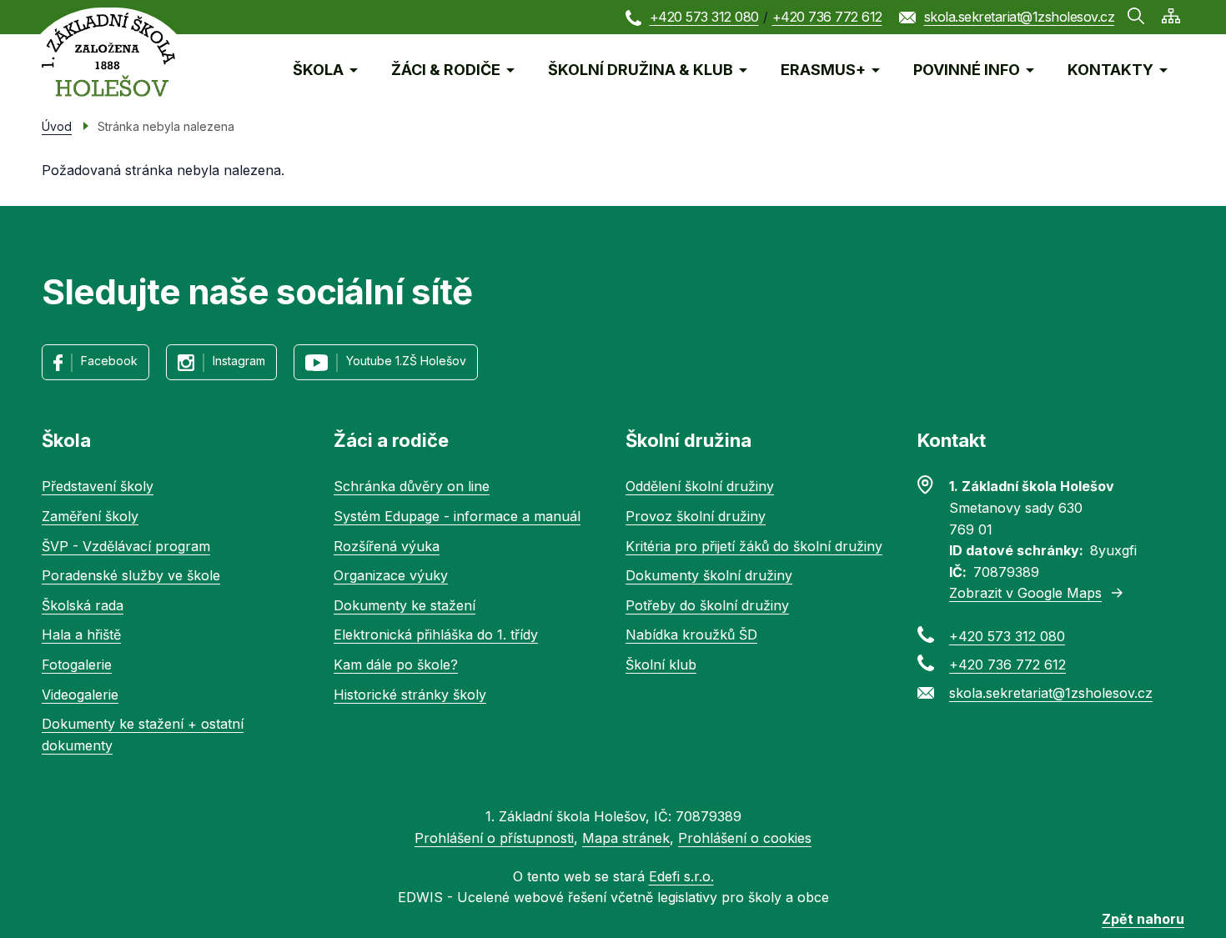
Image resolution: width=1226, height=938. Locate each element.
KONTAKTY (1110, 69)
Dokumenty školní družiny (709, 575)
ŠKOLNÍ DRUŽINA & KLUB (640, 69)
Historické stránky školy (410, 694)
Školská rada (82, 605)
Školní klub (661, 664)
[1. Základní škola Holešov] (108, 55)
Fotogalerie (77, 664)
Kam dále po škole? (396, 664)
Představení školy (97, 486)
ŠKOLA (318, 69)
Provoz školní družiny (696, 516)
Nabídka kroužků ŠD (691, 634)
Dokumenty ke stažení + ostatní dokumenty (143, 734)
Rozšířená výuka (387, 546)
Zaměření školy (90, 516)
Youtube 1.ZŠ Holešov (406, 361)
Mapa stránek (626, 838)
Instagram (239, 361)
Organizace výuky (391, 575)
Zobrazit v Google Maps (1025, 592)
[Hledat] (1136, 15)
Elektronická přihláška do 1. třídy (436, 634)
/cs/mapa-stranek (1171, 15)
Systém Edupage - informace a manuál (457, 516)
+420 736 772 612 (827, 16)
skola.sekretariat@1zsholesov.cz (1019, 16)
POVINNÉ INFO (966, 69)
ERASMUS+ (823, 69)
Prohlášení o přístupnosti (494, 838)
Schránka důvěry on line (412, 486)
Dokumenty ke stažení (404, 605)
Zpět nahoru (1143, 918)
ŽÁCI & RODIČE (445, 69)
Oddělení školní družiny (700, 486)
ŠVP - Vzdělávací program (126, 546)
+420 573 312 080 (704, 16)
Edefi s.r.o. (681, 876)
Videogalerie (80, 694)
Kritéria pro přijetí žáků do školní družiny (754, 546)
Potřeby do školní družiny (707, 605)
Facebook (109, 361)
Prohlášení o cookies (744, 838)
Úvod (57, 126)
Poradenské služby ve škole (131, 575)
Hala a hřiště (81, 634)
